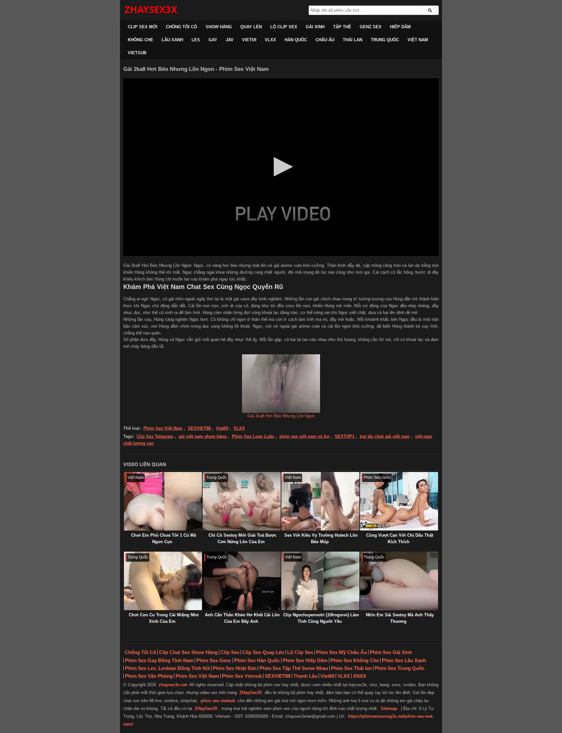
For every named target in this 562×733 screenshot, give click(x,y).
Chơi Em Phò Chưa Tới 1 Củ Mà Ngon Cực (163, 538)
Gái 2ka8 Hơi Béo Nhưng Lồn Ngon (281, 415)
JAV (230, 39)
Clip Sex (230, 652)
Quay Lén (251, 26)
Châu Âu (324, 39)
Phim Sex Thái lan (351, 668)
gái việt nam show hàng (203, 436)
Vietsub (137, 52)
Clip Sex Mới (142, 26)
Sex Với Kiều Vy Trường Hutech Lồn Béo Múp (321, 538)
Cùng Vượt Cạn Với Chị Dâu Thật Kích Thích (399, 538)
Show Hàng (219, 26)
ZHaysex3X (151, 9)
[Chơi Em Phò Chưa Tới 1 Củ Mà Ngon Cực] (162, 501)
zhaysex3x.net (173, 684)
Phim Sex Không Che (354, 660)
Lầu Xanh (172, 39)
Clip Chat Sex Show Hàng (188, 652)
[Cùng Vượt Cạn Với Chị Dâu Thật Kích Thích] (399, 501)
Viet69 (249, 39)
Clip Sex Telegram (155, 436)
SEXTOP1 (345, 436)
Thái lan (352, 39)
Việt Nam (418, 39)
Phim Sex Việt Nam (162, 428)
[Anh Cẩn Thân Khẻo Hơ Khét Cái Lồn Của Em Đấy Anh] (241, 581)
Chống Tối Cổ (181, 26)
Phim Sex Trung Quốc (399, 668)
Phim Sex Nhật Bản (235, 668)
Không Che (140, 39)
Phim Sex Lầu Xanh (404, 660)
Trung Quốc (385, 39)
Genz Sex (370, 26)
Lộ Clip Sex (283, 26)
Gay (212, 39)
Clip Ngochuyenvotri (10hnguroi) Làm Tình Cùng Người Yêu (321, 618)
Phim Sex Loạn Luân (253, 436)
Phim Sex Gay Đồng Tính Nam (159, 660)
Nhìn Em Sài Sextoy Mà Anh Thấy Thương (400, 618)
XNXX (359, 676)
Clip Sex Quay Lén (263, 652)
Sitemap (389, 708)
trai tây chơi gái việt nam (385, 436)
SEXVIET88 (199, 428)
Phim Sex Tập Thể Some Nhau (294, 668)
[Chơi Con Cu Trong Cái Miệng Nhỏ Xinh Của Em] (162, 581)
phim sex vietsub (218, 700)
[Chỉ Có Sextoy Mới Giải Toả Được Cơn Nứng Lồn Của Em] (241, 501)
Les (196, 39)
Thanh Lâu (305, 676)
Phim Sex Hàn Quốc (257, 660)
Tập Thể (342, 26)
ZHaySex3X (250, 692)
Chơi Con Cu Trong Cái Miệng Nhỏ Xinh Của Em (164, 618)
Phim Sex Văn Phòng (149, 676)
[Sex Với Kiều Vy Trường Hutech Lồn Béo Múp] (320, 501)
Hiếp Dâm (400, 26)
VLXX (270, 39)
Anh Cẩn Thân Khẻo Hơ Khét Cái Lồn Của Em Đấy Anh (242, 618)
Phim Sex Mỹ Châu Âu (341, 652)
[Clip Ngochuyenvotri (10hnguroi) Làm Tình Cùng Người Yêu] (320, 581)
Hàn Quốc (296, 39)
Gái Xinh (315, 26)
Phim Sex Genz (213, 660)
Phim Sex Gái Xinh (391, 652)
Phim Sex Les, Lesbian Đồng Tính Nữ (167, 668)
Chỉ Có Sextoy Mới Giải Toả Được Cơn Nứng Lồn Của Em (242, 538)
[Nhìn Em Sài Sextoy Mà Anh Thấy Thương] (399, 581)
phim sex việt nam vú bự (304, 436)
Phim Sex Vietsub (242, 676)
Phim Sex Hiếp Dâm (305, 660)
